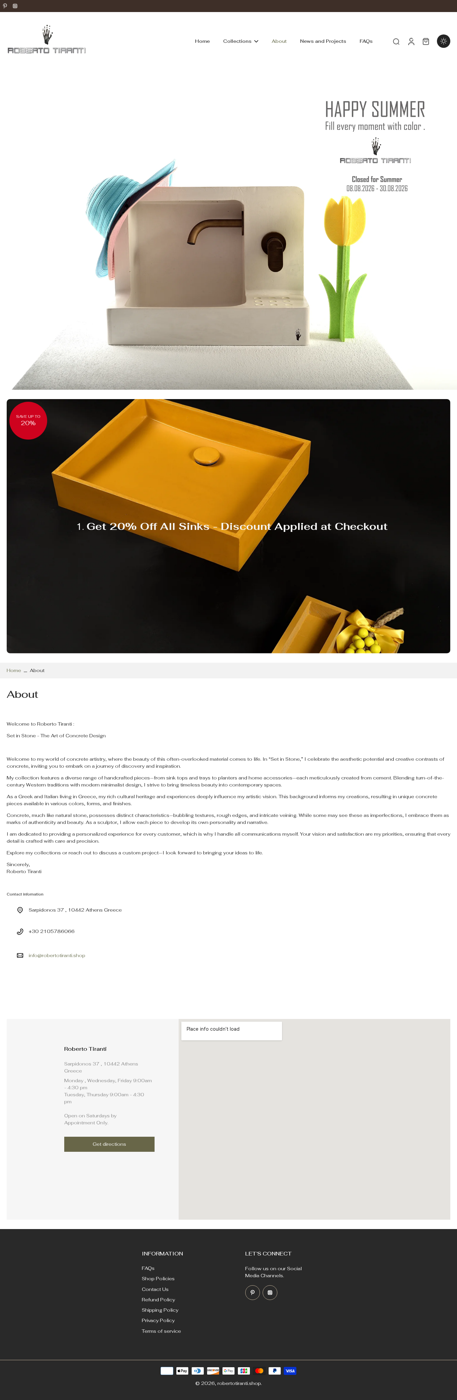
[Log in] (410, 41)
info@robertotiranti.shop (57, 955)
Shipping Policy (160, 1310)
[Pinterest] (5, 6)
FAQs (148, 1268)
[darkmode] (443, 41)
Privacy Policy (158, 1320)
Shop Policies (158, 1279)
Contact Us (155, 1289)
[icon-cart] (425, 41)
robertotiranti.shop (239, 1383)
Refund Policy (158, 1300)
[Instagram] (15, 6)
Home (14, 670)
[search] (396, 41)
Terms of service (161, 1331)
